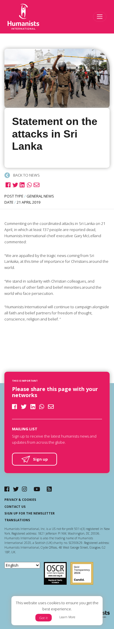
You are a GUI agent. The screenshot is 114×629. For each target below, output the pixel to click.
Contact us (15, 507)
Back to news (26, 175)
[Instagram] (24, 489)
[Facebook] (6, 489)
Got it (43, 618)
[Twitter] (16, 489)
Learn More (67, 617)
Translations (17, 520)
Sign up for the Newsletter (29, 513)
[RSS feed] (49, 489)
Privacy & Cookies (20, 500)
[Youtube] (37, 489)
